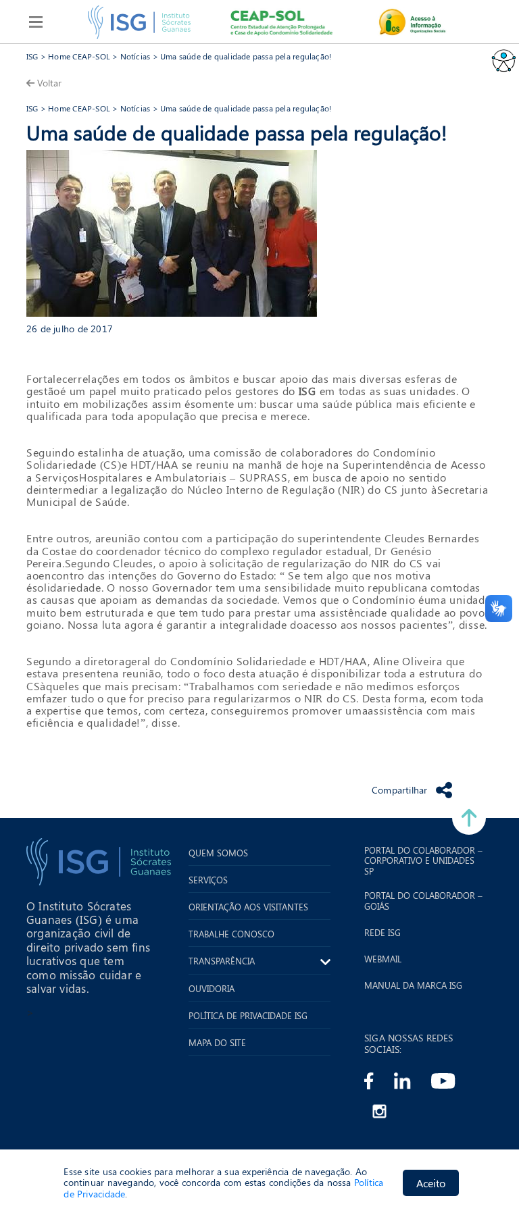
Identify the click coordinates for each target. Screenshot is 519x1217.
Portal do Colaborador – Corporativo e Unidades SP (423, 861)
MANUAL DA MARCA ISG (413, 985)
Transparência (222, 961)
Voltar (49, 82)
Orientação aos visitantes (248, 907)
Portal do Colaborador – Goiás (423, 900)
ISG (32, 56)
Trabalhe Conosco (231, 934)
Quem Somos (218, 853)
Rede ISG (382, 932)
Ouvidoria (211, 988)
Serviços (208, 880)
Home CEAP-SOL (79, 56)
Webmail (382, 959)
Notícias (135, 56)
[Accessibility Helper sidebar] (503, 60)
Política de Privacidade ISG (248, 1015)
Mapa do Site (217, 1042)
